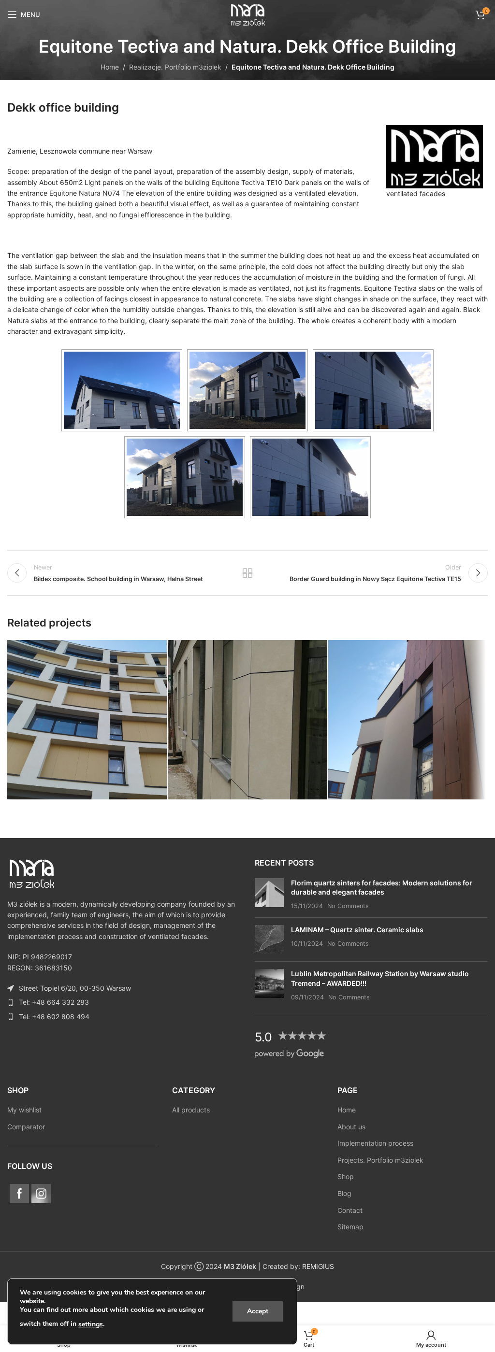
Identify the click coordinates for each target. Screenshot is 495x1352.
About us (351, 1127)
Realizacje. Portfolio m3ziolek (175, 67)
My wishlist (24, 1110)
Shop (345, 1176)
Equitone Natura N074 (84, 193)
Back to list (247, 573)
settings (90, 1324)
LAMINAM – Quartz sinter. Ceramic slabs (357, 929)
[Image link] (31, 872)
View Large (158, 648)
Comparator (26, 1127)
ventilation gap (127, 266)
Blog (344, 1193)
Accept (257, 1311)
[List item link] (123, 1002)
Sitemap (350, 1227)
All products (191, 1110)
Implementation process (375, 1143)
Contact (350, 1210)
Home (110, 67)
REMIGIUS (318, 1266)
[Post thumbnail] (269, 894)
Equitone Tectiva (238, 182)
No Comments (348, 906)
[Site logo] (247, 14)
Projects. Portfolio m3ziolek (380, 1160)
